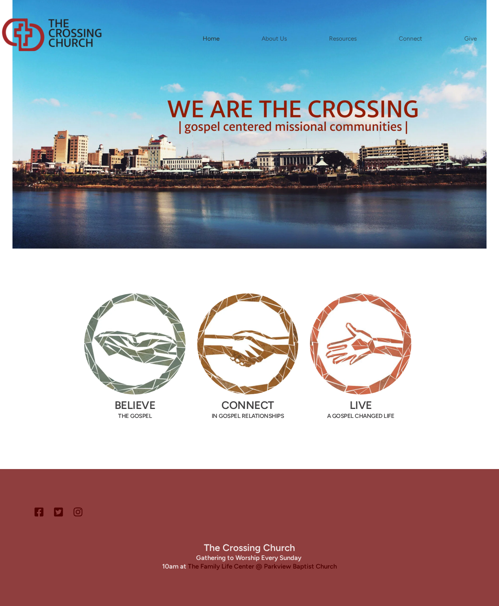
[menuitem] (211, 38)
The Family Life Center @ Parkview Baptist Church (262, 566)
